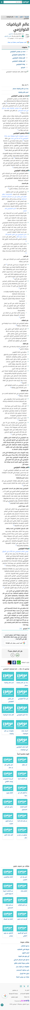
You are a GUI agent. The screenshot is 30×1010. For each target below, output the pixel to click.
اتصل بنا (27, 990)
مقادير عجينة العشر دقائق (21, 963)
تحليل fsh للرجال (24, 973)
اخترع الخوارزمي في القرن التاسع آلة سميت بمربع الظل (16, 235)
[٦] (13, 278)
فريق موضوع (14, 997)
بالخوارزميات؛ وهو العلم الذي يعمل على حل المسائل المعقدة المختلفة (14, 196)
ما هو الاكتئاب (25, 946)
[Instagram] (21, 986)
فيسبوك (14, 662)
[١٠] (3, 587)
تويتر (10, 662)
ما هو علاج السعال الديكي (21, 959)
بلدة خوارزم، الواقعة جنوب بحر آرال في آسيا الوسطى (15, 109)
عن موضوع (15, 990)
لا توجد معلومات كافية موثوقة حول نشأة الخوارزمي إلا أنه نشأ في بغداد (16, 137)
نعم (17, 655)
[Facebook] (27, 986)
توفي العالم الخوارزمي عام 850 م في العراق (15, 551)
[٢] (17, 130)
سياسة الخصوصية (13, 994)
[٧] (16, 325)
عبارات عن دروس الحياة (22, 977)
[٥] (26, 253)
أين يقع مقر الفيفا (23, 956)
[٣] (23, 140)
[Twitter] (24, 986)
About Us (26, 997)
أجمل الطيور (25, 953)
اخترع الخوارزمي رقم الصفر (16, 209)
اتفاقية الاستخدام (24, 994)
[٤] (8, 188)
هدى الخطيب (7, 36)
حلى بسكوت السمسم (23, 970)
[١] (6, 103)
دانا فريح (11, 34)
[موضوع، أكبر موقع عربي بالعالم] (26, 2)
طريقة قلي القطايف (23, 949)
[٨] (21, 382)
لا (12, 655)
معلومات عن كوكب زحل (22, 966)
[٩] (18, 420)
